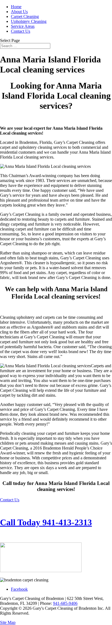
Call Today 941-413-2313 (46, 522)
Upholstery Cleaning (28, 21)
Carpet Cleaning (25, 16)
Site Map (7, 622)
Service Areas (23, 26)
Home (16, 6)
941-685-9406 (65, 603)
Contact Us (20, 31)
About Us (19, 11)
